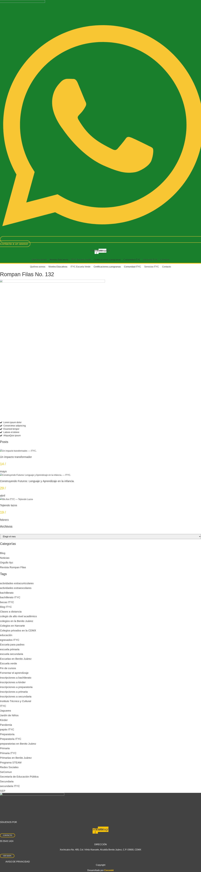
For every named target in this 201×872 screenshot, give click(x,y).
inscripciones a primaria (14, 691)
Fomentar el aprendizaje (14, 672)
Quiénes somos (39, 260)
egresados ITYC (9, 639)
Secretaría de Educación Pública (19, 776)
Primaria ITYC (8, 753)
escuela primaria (9, 649)
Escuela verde (8, 663)
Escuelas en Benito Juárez (16, 658)
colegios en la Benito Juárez (16, 621)
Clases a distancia (11, 611)
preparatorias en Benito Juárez (18, 743)
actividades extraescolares (15, 588)
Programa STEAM (10, 762)
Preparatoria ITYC (10, 738)
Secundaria (7, 781)
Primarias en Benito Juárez (16, 757)
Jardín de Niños (9, 715)
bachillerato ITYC (10, 597)
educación (6, 635)
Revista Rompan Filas (13, 567)
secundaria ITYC (10, 786)
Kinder (4, 720)
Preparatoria (7, 734)
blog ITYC (6, 606)
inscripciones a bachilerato (15, 677)
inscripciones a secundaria (15, 696)
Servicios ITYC (150, 260)
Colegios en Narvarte (12, 625)
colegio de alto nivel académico (18, 616)
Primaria (5, 748)
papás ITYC (7, 729)
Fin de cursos (8, 668)
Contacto (165, 260)
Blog (2, 553)
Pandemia (6, 724)
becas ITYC (7, 602)
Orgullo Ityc (6, 562)
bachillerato (7, 592)
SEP (2, 790)
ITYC (3, 706)
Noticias (4, 557)
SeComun (6, 772)
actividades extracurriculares (17, 583)
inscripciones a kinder (13, 682)
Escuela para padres (12, 644)
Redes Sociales (9, 767)
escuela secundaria (11, 654)
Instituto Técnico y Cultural (15, 701)
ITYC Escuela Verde (81, 260)
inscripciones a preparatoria (16, 687)
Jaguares (5, 710)
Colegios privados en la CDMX (18, 630)
